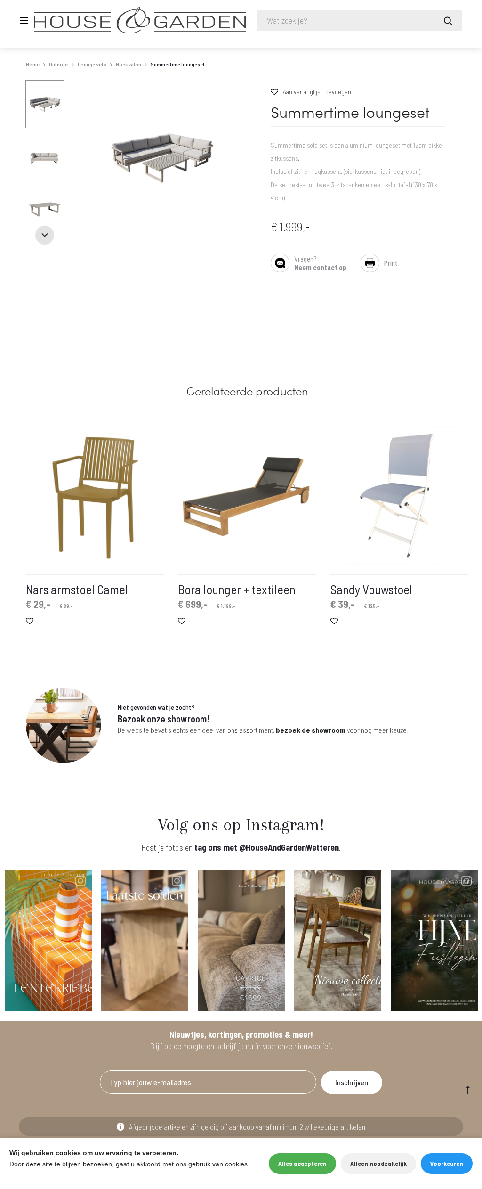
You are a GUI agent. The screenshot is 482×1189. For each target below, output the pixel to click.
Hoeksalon (128, 64)
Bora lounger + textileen (237, 589)
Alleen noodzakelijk (378, 1163)
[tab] (32, 311)
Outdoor (58, 64)
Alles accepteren (302, 1163)
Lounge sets (92, 64)
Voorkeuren (446, 1163)
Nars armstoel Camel (77, 589)
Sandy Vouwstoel (371, 589)
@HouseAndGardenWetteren (289, 847)
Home (33, 64)
